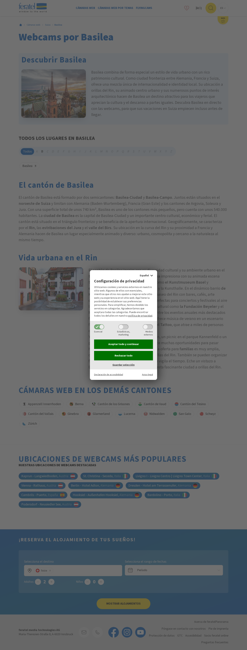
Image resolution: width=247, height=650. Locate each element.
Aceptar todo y (123, 344)
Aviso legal (147, 374)
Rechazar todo (124, 355)
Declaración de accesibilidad (108, 374)
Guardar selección (123, 365)
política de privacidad (140, 316)
